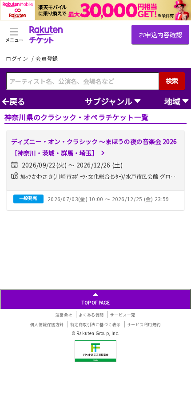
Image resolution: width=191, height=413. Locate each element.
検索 (172, 80)
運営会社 (64, 315)
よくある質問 (91, 315)
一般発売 (28, 198)
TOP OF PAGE (96, 302)
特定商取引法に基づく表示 (95, 324)
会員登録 (47, 58)
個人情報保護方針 (47, 324)
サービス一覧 (122, 315)
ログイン (18, 58)
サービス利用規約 (144, 324)
